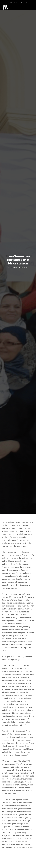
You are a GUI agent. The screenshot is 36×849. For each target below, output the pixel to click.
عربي (11, 2)
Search (17, 2)
